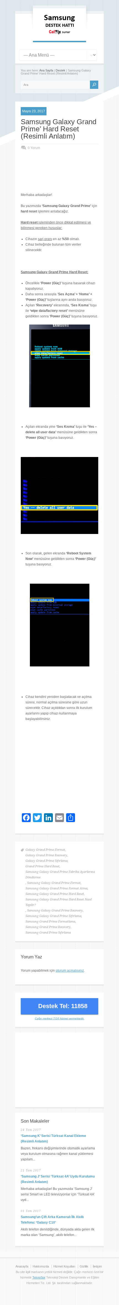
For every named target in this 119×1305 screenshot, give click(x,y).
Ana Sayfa (46, 70)
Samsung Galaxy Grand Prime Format (54, 883)
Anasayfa (21, 1266)
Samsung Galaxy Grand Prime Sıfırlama (53, 916)
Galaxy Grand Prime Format (45, 850)
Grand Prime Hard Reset (42, 866)
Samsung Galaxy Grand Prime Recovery (55, 910)
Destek (60, 70)
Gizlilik (84, 1266)
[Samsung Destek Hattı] (59, 35)
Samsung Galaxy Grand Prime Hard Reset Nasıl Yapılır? (58, 902)
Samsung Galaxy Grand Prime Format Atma (56, 888)
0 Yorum (34, 148)
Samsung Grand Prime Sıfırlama (48, 932)
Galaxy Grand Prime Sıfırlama (46, 861)
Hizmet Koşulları (64, 1266)
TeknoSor (38, 1277)
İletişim (97, 1266)
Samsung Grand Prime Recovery (48, 927)
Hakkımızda (41, 1266)
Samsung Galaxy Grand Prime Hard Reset (54, 894)
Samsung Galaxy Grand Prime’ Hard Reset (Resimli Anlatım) (58, 129)
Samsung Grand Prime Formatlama (50, 921)
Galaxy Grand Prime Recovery (46, 855)
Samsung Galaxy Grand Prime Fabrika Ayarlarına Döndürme (60, 874)
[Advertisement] (70, 176)
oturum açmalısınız (70, 970)
